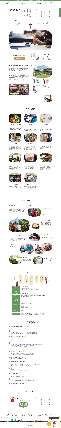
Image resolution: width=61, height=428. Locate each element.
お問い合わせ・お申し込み (26, 344)
